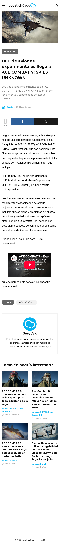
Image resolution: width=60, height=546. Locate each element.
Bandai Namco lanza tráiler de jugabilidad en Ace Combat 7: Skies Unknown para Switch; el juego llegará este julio (45, 451)
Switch (13, 461)
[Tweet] (46, 121)
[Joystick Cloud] (22, 9)
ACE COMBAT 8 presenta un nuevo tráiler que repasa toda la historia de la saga (15, 397)
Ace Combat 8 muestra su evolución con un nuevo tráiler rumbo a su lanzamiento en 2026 (45, 399)
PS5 (16, 409)
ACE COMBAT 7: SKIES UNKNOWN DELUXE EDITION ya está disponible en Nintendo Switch (14, 450)
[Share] (22, 121)
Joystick (10, 107)
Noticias (10, 51)
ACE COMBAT (26, 302)
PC (11, 409)
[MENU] (4, 5)
